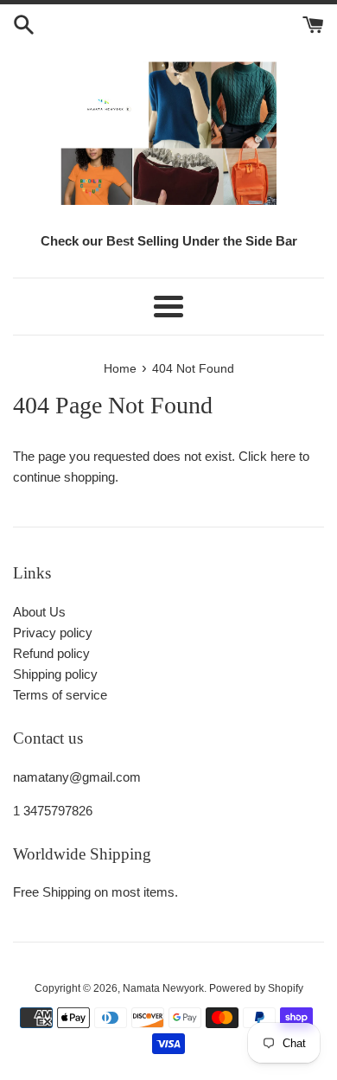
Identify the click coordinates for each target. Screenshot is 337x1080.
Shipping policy (55, 674)
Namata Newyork (163, 988)
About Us (39, 611)
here (283, 456)
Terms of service (60, 694)
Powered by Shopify (256, 988)
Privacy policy (52, 632)
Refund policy (51, 653)
